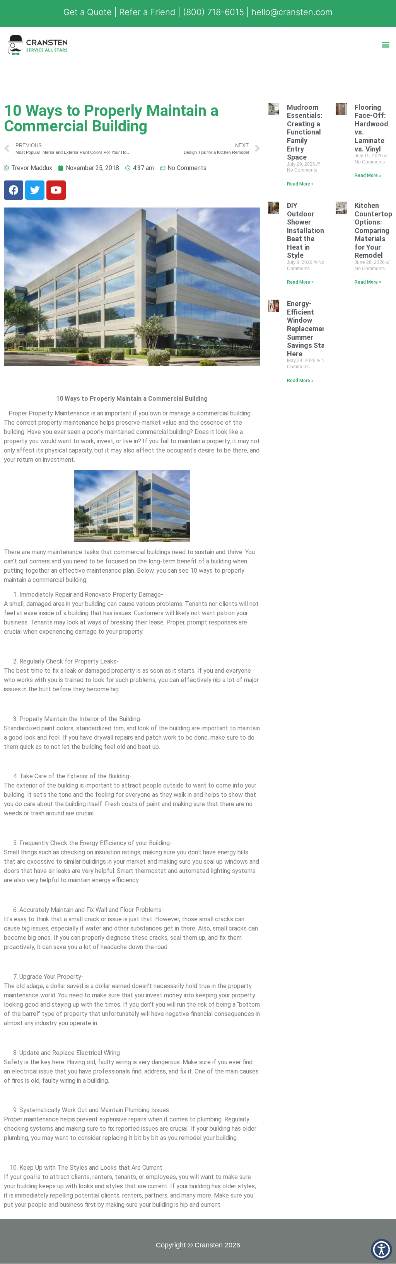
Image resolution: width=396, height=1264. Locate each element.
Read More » (300, 184)
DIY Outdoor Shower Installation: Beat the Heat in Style (306, 230)
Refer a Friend (147, 12)
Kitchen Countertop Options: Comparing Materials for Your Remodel (373, 230)
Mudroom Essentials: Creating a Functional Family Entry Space (305, 132)
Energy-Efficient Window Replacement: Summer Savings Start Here (309, 328)
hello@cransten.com (292, 12)
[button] (385, 44)
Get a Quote (87, 12)
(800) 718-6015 (213, 12)
